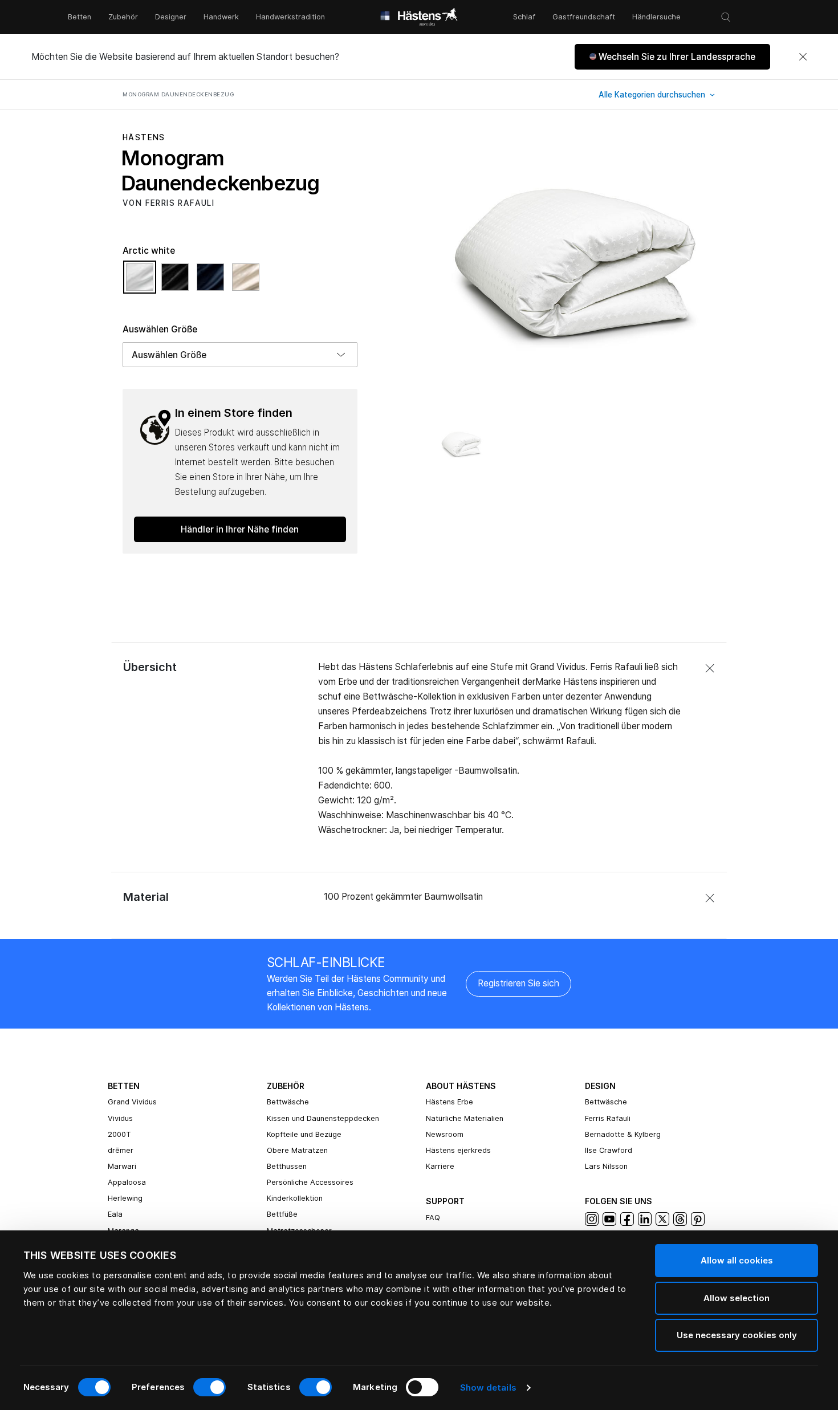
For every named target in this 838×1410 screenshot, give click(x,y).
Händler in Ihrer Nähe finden (240, 529)
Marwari (122, 1166)
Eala (115, 1214)
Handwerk (221, 17)
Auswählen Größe (160, 329)
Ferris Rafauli (607, 1118)
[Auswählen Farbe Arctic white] (142, 282)
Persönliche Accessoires (310, 1182)
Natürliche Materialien (464, 1118)
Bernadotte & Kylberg (623, 1134)
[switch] (209, 1387)
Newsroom (444, 1134)
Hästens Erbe (449, 1102)
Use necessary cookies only (737, 1335)
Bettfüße (282, 1214)
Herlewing (125, 1198)
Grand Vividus (132, 1102)
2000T (119, 1134)
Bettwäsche (288, 1102)
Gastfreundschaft (583, 17)
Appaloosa (127, 1182)
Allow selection (736, 1298)
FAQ (433, 1217)
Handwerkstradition (290, 17)
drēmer (120, 1150)
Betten (79, 17)
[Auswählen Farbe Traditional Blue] (213, 282)
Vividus (120, 1118)
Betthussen (287, 1166)
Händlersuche (656, 17)
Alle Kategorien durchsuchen (653, 94)
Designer (170, 17)
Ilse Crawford (608, 1150)
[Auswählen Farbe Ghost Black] (177, 282)
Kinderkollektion (295, 1198)
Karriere (440, 1166)
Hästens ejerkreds (458, 1150)
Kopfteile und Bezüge (304, 1134)
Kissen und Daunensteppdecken (323, 1118)
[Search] (725, 17)
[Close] (803, 57)
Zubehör (123, 17)
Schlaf (524, 17)
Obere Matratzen (297, 1150)
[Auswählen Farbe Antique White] (245, 282)
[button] (672, 57)
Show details (488, 1387)
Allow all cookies (737, 1260)
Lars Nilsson (606, 1166)
